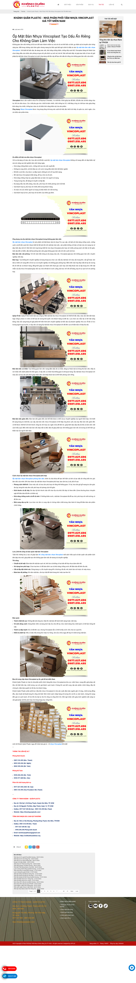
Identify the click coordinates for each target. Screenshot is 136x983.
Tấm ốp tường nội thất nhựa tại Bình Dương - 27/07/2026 (30, 877)
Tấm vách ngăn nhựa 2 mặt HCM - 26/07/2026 (27, 887)
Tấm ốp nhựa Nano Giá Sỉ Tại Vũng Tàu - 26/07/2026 (29, 888)
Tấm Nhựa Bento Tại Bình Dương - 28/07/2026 (27, 865)
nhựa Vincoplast (56, 744)
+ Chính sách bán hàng (66, 909)
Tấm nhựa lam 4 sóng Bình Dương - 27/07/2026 (27, 870)
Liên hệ (111, 4)
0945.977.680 (12, 976)
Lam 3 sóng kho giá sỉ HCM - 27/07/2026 (25, 872)
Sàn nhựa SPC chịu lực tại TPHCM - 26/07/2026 (27, 883)
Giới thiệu (67, 4)
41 (67, 891)
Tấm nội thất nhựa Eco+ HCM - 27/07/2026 (26, 880)
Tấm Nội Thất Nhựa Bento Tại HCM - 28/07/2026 (28, 867)
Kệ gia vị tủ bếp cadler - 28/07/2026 (24, 862)
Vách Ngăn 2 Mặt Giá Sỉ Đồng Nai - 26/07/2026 (27, 885)
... (60, 891)
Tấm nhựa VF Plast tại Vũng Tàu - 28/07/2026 (27, 864)
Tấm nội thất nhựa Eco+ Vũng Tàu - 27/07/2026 (27, 878)
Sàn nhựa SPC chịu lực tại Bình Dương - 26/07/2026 (29, 882)
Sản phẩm (79, 4)
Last (77, 891)
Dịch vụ (91, 4)
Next (72, 891)
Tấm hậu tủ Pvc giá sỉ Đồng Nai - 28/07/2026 (27, 860)
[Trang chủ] (58, 4)
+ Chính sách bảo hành (66, 912)
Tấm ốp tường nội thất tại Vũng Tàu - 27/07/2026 (28, 873)
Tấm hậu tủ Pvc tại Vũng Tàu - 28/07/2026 (26, 859)
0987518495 (11, 968)
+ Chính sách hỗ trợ (65, 918)
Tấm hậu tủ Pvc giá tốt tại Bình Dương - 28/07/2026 (28, 857)
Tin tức (101, 4)
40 (63, 891)
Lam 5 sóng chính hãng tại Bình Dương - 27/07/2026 (29, 868)
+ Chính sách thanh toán (67, 915)
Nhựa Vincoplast (26, 109)
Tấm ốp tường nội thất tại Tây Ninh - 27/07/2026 (28, 875)
